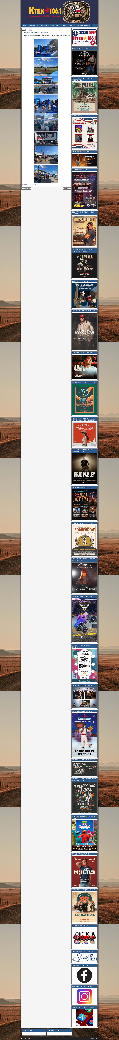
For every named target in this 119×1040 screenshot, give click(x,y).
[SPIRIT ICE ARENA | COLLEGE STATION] (84, 961)
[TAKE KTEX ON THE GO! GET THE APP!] (84, 1017)
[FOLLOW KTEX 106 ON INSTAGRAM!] (84, 996)
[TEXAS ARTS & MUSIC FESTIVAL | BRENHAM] (84, 681)
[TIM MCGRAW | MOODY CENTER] (84, 166)
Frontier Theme (94, 1038)
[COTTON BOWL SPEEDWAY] (84, 947)
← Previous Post (26, 188)
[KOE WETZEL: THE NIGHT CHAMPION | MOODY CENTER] (84, 112)
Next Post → (67, 188)
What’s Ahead (54, 25)
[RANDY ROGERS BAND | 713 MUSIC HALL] (84, 922)
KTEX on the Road (44, 32)
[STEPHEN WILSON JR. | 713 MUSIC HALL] (84, 414)
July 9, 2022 (34, 32)
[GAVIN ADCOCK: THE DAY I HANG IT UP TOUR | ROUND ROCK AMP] (84, 277)
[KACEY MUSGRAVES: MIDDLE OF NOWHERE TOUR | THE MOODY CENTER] (84, 446)
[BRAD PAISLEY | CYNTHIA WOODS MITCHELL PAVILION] (84, 483)
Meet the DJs (32, 25)
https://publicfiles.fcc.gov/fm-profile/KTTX (32, 1033)
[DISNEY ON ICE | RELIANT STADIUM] (84, 756)
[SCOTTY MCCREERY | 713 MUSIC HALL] (84, 378)
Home (24, 25)
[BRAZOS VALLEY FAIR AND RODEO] (84, 707)
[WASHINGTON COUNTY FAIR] (84, 307)
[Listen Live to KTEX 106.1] (84, 37)
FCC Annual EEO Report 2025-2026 (56, 1033)
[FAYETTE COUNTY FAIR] (84, 148)
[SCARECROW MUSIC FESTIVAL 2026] (84, 555)
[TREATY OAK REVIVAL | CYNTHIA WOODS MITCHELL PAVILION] (84, 812)
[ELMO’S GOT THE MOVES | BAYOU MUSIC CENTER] (84, 850)
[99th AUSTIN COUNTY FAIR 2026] (84, 519)
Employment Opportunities (83, 25)
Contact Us (72, 25)
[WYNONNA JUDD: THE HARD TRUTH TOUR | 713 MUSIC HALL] (84, 592)
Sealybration (27, 30)
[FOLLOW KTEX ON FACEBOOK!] (84, 975)
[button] (95, 25)
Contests (64, 25)
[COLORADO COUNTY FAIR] (84, 208)
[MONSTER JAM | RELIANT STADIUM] (84, 641)
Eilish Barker (27, 32)
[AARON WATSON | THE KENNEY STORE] (84, 74)
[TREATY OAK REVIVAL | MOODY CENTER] (84, 775)
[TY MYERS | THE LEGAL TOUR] (84, 886)
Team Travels (43, 25)
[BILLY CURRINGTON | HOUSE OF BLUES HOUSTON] (84, 246)
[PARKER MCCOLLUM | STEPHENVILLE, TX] (84, 349)
